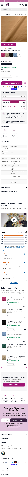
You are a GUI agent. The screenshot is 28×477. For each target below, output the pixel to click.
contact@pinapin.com (9, 446)
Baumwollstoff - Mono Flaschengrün (16, 344)
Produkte (8, 14)
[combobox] (14, 9)
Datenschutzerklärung (13, 427)
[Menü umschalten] (2, 5)
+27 (19, 55)
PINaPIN (7, 474)
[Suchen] (25, 9)
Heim (2, 14)
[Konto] (23, 5)
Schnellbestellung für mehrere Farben (10, 58)
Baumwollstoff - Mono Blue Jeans (15, 333)
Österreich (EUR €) (8, 458)
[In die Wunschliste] (25, 83)
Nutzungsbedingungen (12, 425)
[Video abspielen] (14, 220)
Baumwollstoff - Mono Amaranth (15, 298)
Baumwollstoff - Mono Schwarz (15, 321)
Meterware (6, 64)
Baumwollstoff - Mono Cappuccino (16, 356)
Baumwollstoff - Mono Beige (14, 309)
